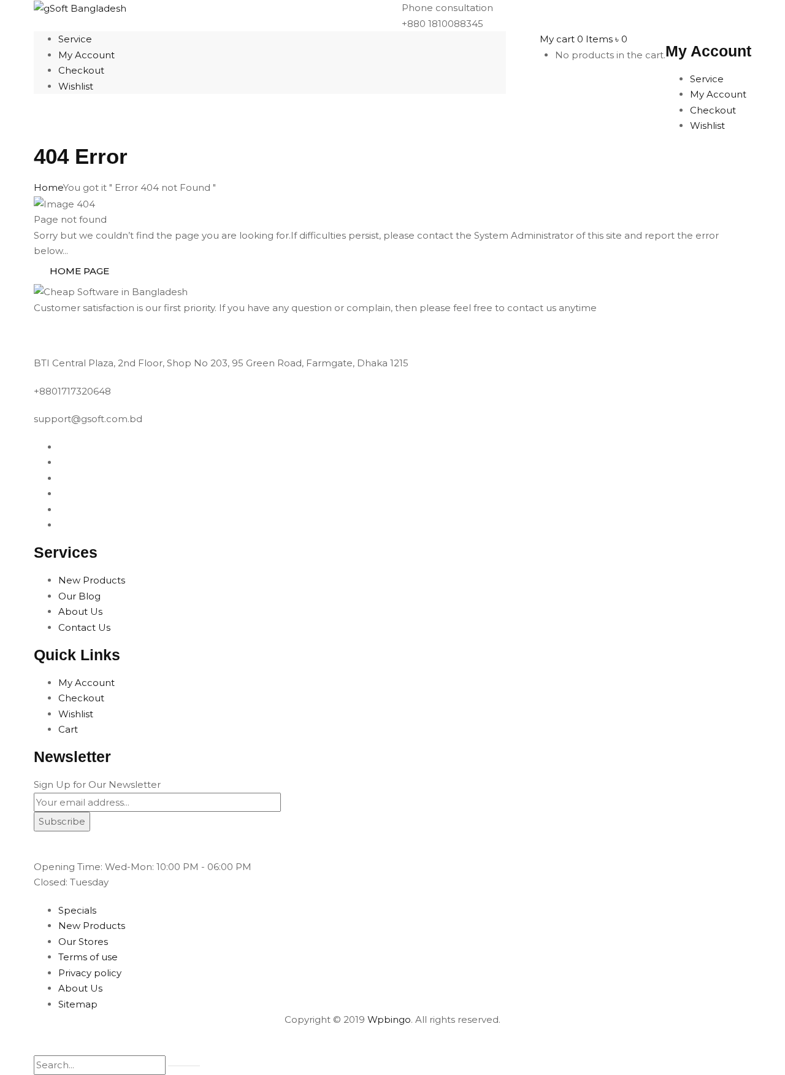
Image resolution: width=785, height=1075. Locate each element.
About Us (80, 611)
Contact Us (84, 627)
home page (79, 271)
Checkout (81, 698)
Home (48, 187)
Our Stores (83, 941)
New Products (91, 580)
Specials (77, 910)
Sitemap (78, 1004)
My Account (86, 682)
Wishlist (75, 714)
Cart (68, 729)
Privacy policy (89, 973)
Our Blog (79, 596)
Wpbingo (389, 1019)
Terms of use (88, 957)
